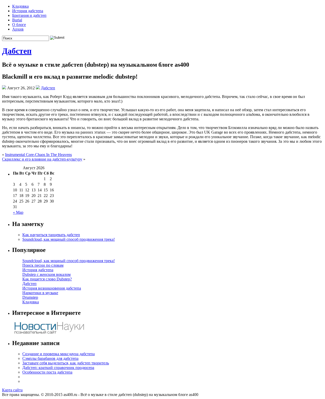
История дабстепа (27, 11)
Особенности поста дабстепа (47, 372)
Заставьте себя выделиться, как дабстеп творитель (65, 363)
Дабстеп (16, 50)
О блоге (19, 24)
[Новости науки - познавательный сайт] (49, 333)
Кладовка (20, 6)
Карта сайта (12, 390)
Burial (17, 20)
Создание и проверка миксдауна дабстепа (58, 354)
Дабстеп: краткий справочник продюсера (58, 367)
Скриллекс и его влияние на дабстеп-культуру (42, 159)
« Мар (18, 212)
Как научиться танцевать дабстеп (51, 235)
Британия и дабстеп (29, 15)
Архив (18, 29)
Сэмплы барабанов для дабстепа (50, 358)
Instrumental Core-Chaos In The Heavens (38, 154)
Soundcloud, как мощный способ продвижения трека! (68, 239)
